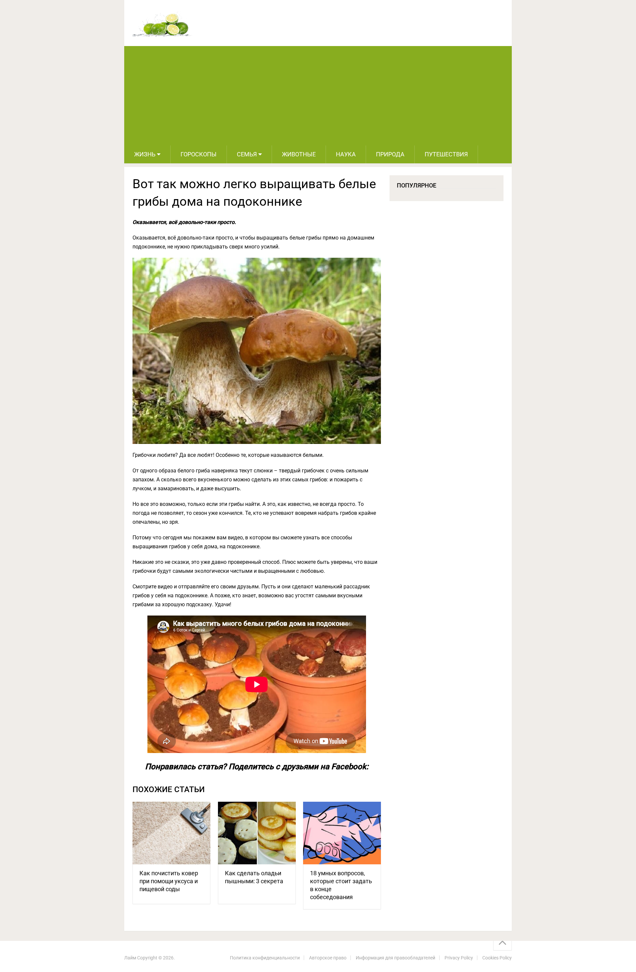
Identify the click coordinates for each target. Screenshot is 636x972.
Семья (247, 154)
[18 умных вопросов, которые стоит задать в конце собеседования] (342, 833)
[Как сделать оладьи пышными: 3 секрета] (257, 833)
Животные (299, 154)
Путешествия (446, 154)
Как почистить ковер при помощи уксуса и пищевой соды (168, 881)
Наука (346, 154)
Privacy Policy (459, 957)
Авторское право (327, 957)
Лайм (130, 957)
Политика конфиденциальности (265, 957)
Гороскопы (199, 154)
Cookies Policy (497, 957)
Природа (390, 154)
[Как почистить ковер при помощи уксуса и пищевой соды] (171, 833)
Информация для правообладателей (395, 957)
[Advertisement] (318, 95)
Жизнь (144, 154)
